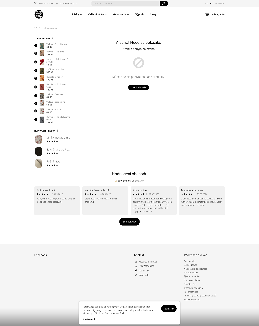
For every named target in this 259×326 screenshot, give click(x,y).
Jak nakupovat (190, 264)
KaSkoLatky (144, 270)
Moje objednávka (192, 299)
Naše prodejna (191, 272)
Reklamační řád (191, 291)
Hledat (164, 3)
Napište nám (190, 284)
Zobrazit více (129, 221)
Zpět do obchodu (138, 87)
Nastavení (89, 319)
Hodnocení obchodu (129, 174)
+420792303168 (146, 266)
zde (123, 313)
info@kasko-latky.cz (148, 261)
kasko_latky (144, 275)
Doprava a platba (192, 280)
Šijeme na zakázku (192, 276)
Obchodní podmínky (193, 287)
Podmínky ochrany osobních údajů (200, 295)
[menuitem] (77, 14)
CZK (207, 3)
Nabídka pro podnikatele (195, 268)
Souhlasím (168, 308)
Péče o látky (189, 261)
